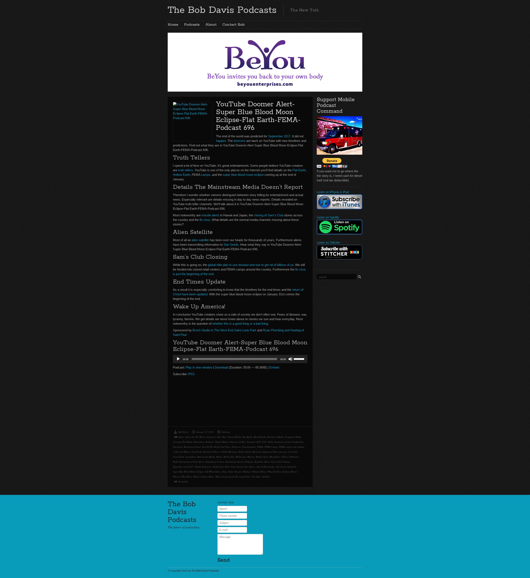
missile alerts (210, 215)
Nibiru (285, 456)
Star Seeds (230, 244)
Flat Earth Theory (211, 451)
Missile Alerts (262, 456)
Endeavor (236, 446)
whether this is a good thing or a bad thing (240, 323)
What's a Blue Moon (182, 476)
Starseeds (291, 466)
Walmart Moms (259, 471)
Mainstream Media (206, 456)
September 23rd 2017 (183, 466)
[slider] (299, 358)
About (211, 24)
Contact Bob (233, 24)
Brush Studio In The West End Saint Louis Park (224, 330)
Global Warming (229, 451)
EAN (259, 441)
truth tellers (185, 170)
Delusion (209, 441)
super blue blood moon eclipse (243, 174)
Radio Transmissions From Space (188, 461)
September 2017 (279, 136)
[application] (240, 359)
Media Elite (228, 456)
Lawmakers (190, 456)
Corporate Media (293, 436)
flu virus (205, 219)
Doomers (251, 441)
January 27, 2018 (204, 431)
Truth (230, 471)
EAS (264, 441)
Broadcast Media (275, 436)
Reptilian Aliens (262, 461)
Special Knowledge (266, 466)
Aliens (181, 436)
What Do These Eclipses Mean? (282, 471)
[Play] (178, 359)
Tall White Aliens (213, 471)
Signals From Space (245, 466)
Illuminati (256, 451)
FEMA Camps (271, 446)
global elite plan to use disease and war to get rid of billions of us (251, 265)
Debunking (199, 441)
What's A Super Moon (203, 476)
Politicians (294, 456)
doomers (240, 140)
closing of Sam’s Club (268, 215)
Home (173, 24)
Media (219, 456)
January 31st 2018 (288, 451)
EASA (270, 441)
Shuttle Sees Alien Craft (224, 466)
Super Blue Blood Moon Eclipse (188, 471)
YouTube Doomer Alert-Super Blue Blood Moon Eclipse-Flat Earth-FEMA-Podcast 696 (258, 116)
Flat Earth (299, 170)
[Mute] (290, 359)
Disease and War (238, 441)
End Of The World (210, 446)
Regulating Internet (234, 461)
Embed (274, 367)
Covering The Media (182, 441)
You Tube (256, 476)
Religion (249, 461)
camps (205, 174)
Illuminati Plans (270, 451)
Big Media (247, 436)
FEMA (260, 446)
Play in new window (199, 367)
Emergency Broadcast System (187, 446)
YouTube (266, 476)
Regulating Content (215, 461)
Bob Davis (183, 431)
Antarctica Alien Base (216, 436)
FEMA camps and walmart (291, 446)
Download (221, 367)
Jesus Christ (178, 456)
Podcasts (192, 24)
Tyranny (238, 471)
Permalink (183, 481)
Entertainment (249, 446)
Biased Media (234, 436)
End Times (225, 446)
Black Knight (260, 436)
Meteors (251, 456)
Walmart (247, 471)
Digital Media (221, 441)
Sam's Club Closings (280, 461)
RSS (191, 374)
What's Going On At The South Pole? (233, 476)
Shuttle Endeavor (203, 466)
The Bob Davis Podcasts (222, 10)
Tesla (224, 471)
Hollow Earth (181, 174)
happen (221, 140)
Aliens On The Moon (195, 436)
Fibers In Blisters (182, 451)
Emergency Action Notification (289, 441)
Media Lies (241, 456)
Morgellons (275, 456)
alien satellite (200, 240)
